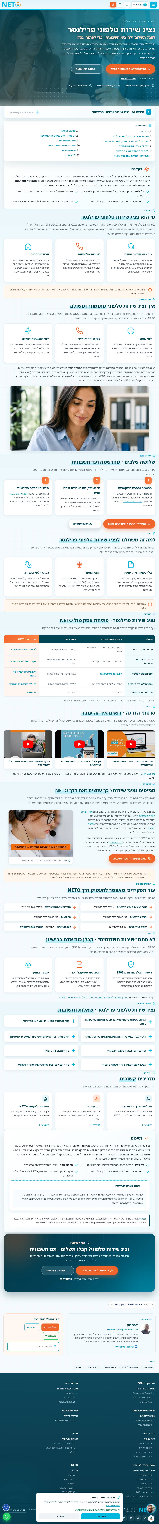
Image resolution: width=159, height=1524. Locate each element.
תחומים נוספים (67, 140)
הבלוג (72, 1452)
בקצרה (145, 131)
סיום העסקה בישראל (142, 1456)
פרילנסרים (148, 1367)
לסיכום (72, 155)
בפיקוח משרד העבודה (106, 85)
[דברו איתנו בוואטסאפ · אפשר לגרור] (6, 1516)
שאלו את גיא (50, 1327)
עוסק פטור (91, 1367)
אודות (75, 1470)
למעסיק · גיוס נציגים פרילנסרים (58, 135)
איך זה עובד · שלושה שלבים (134, 146)
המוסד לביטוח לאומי (70, 997)
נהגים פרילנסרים (138, 916)
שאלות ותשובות (70, 1438)
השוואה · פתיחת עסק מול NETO (131, 156)
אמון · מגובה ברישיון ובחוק (61, 145)
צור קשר (71, 1475)
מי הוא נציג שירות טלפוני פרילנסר (130, 136)
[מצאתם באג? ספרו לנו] (151, 1518)
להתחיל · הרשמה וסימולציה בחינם (127, 524)
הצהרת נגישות (35, 1509)
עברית (139, 4)
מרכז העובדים (146, 1483)
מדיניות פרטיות (113, 1505)
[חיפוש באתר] (127, 5)
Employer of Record (142, 1393)
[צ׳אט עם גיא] (151, 1508)
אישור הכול (100, 1516)
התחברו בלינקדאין (124, 1346)
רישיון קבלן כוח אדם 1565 (138, 85)
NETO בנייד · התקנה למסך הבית (60, 1447)
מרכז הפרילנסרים (144, 1479)
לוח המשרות (69, 1397)
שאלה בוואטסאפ (85, 69)
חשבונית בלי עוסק (130, 1367)
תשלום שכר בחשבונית (65, 1420)
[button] (131, 744)
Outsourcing (146, 1402)
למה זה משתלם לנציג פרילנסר (132, 151)
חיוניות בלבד (59, 1516)
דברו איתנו (32, 1327)
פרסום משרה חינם (67, 1402)
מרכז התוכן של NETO (144, 1470)
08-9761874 (66, 1278)
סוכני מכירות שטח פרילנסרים (132, 906)
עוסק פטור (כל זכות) (117, 997)
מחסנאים (66, 916)
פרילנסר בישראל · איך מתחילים (132, 1304)
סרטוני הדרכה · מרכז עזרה (63, 1443)
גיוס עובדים (70, 1393)
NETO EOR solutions (142, 1397)
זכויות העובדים (145, 1443)
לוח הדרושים (64, 926)
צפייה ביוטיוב (148, 773)
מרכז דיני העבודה (144, 1488)
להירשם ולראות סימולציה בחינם (128, 69)
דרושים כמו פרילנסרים (31, 926)
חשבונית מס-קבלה (19, 493)
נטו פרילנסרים (147, 1415)
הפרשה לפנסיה (145, 1447)
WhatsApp (51, 1335)
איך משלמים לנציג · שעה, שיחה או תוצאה (126, 141)
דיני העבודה (116, 842)
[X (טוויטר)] (138, 1518)
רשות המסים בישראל (93, 997)
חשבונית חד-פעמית (143, 1420)
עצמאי (78, 1367)
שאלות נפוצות (68, 150)
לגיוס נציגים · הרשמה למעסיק (129, 858)
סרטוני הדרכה (68, 130)
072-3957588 (68, 1492)
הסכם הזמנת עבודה (132, 501)
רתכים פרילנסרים (138, 926)
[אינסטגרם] (145, 1518)
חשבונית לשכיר (109, 1367)
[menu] (153, 5)
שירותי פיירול (71, 1415)
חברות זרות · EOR (144, 1492)
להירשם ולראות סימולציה (95, 1270)
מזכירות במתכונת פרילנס (58, 906)
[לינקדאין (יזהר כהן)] (124, 1518)
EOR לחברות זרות (146, 1388)
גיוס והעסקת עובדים (67, 1388)
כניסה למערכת (128, 78)
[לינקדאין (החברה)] (131, 1518)
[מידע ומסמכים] (120, 5)
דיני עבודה (149, 1438)
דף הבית (151, 21)
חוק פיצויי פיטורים (143, 1452)
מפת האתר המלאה (14, 1510)
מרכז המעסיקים (145, 1475)
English (71, 1483)
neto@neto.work (67, 1488)
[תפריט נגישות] (6, 1507)
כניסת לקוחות (69, 1479)
